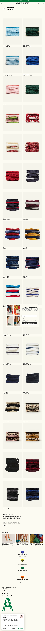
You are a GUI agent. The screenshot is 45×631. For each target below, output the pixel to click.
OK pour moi (20, 628)
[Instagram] (2, 595)
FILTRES (40, 17)
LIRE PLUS (5, 525)
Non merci (5, 628)
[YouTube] (11, 595)
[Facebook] (4, 595)
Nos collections (6, 613)
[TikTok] (7, 595)
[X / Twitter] (5, 595)
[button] (1, 3)
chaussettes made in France (8, 523)
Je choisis (13, 628)
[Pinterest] (9, 595)
